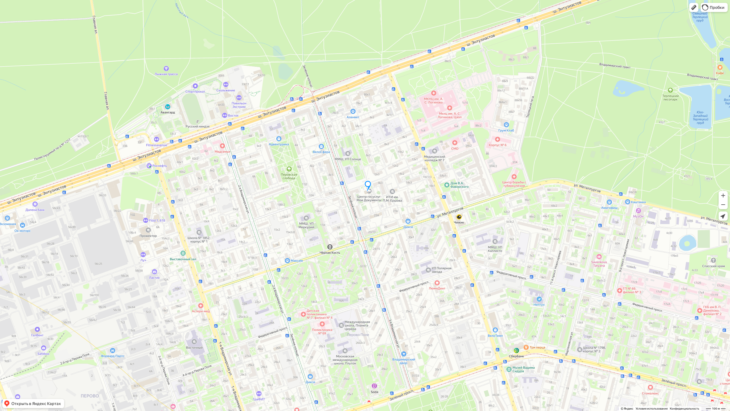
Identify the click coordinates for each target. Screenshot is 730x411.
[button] (693, 7)
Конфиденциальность (684, 408)
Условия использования (652, 408)
